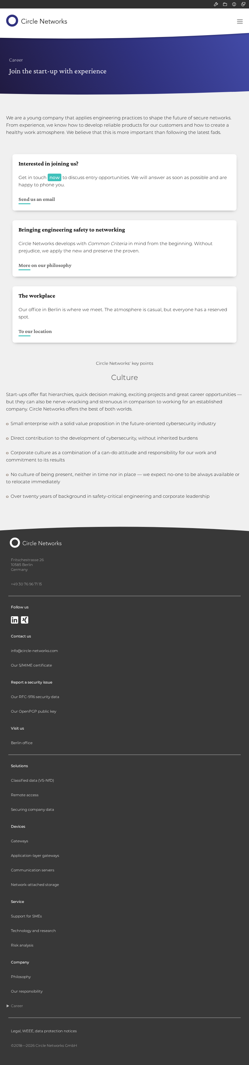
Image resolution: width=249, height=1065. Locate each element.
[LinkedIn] (14, 620)
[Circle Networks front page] (37, 21)
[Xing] (24, 620)
